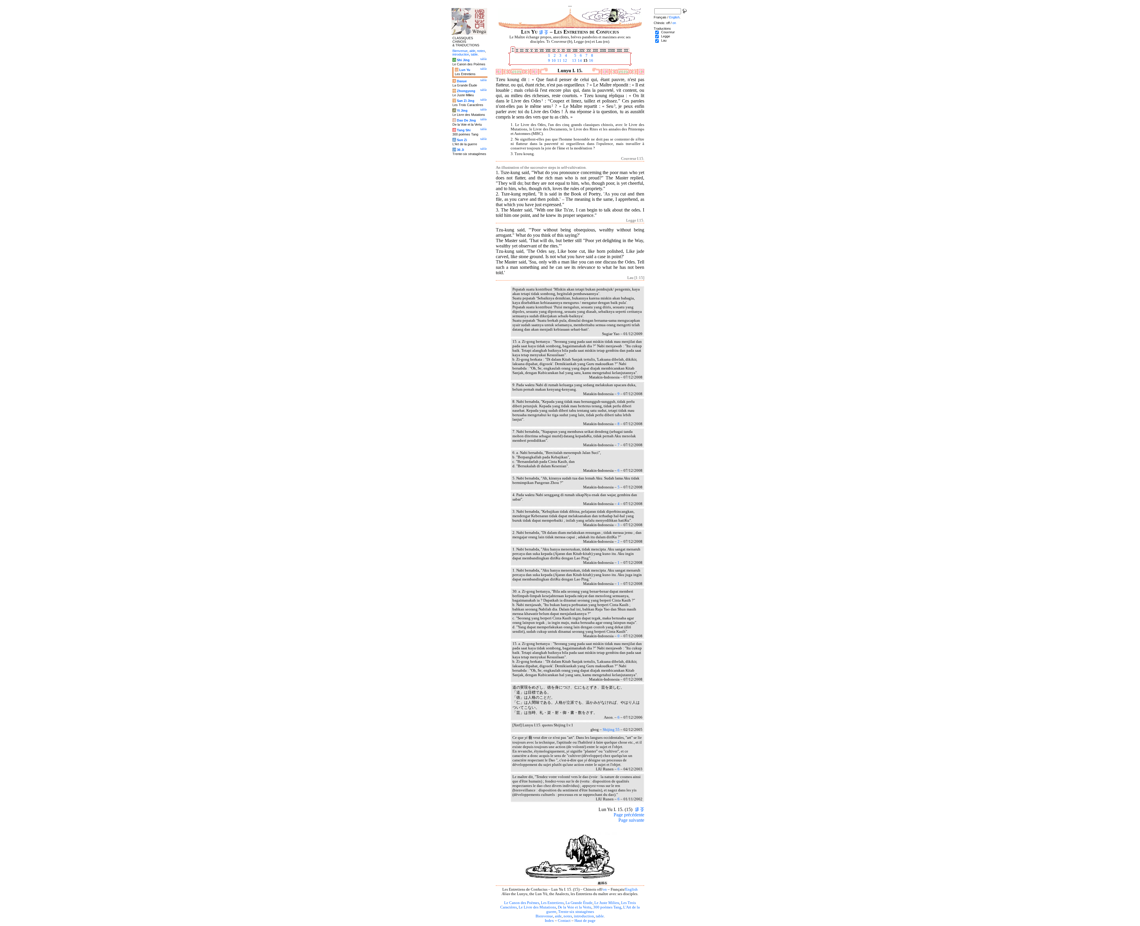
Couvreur (668, 32)
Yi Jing (462, 110)
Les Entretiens (552, 903)
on (605, 889)
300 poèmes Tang (607, 907)
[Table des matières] (546, 32)
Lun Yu (464, 70)
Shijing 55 (611, 730)
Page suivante (631, 820)
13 (573, 61)
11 (558, 61)
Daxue (462, 81)
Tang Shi (464, 130)
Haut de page (585, 921)
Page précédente (629, 814)
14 (579, 61)
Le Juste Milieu (606, 903)
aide (558, 916)
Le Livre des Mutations (537, 907)
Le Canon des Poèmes (521, 903)
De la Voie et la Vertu (574, 907)
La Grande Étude (579, 903)
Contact (564, 921)
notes (567, 916)
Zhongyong (466, 91)
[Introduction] (541, 32)
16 (590, 61)
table (600, 916)
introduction (584, 916)
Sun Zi (462, 140)
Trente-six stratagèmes (576, 912)
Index (549, 921)
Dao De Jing (466, 120)
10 (553, 61)
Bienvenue (544, 916)
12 (564, 61)
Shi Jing (463, 60)
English (631, 889)
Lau (663, 40)
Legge (665, 36)
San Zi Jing (465, 100)
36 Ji (460, 150)
